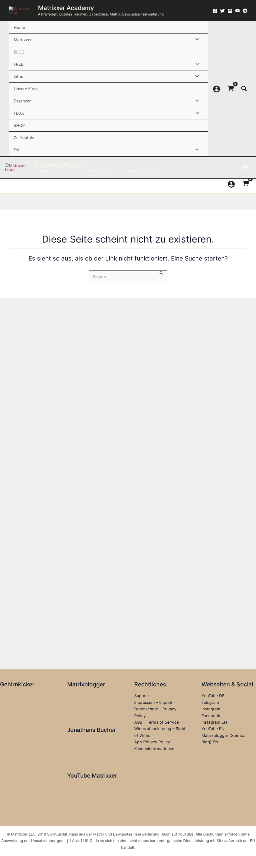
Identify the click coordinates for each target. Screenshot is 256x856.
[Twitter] (222, 10)
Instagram (211, 708)
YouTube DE (213, 695)
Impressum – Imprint (153, 702)
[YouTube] (237, 10)
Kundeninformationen (154, 748)
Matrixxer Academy (66, 7)
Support (142, 695)
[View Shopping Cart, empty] (230, 88)
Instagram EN (214, 722)
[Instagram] (230, 10)
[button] (244, 89)
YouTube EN (213, 728)
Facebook (211, 715)
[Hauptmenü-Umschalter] (245, 167)
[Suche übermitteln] (162, 272)
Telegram (210, 702)
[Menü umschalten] (196, 39)
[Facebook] (215, 10)
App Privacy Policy (152, 741)
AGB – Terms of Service (156, 722)
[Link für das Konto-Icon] (216, 89)
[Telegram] (245, 10)
